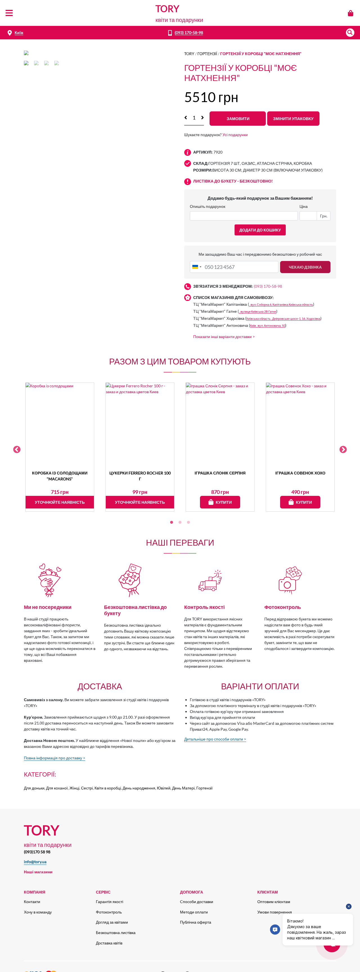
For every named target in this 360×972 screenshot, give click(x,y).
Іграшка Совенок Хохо (300, 473)
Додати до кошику (260, 230)
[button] (350, 32)
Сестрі (87, 788)
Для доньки (34, 788)
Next (343, 450)
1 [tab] (171, 522)
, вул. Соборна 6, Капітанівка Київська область (281, 304)
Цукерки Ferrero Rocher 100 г (140, 476)
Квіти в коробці (107, 788)
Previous (17, 450)
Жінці (74, 788)
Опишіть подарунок (207, 206)
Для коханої (57, 788)
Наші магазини (38, 871)
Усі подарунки (235, 134)
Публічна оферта (195, 922)
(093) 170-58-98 (189, 32)
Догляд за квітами (112, 922)
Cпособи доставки (196, 901)
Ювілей (163, 788)
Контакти (32, 901)
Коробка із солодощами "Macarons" (59, 476)
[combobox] (196, 267)
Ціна (304, 206)
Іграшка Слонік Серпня (220, 473)
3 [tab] (188, 522)
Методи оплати (194, 912)
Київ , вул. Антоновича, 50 (267, 325)
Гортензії (207, 53)
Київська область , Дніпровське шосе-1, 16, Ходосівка (283, 318)
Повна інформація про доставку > (54, 757)
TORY (189, 53)
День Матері (183, 788)
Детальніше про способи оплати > (215, 739)
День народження (139, 788)
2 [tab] (180, 522)
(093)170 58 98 (37, 851)
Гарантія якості (109, 901)
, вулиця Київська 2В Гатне (257, 311)
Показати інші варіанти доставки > (224, 336)
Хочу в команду (38, 912)
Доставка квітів (109, 942)
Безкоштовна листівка (116, 932)
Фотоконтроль (109, 912)
